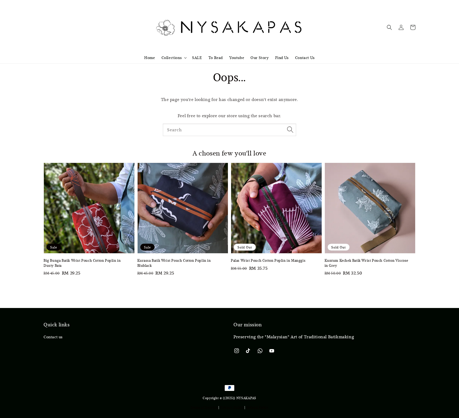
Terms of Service (203, 407)
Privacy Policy (231, 407)
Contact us (53, 337)
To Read (216, 57)
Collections (172, 57)
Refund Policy (257, 407)
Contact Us (305, 57)
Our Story (259, 57)
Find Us (282, 57)
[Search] (290, 130)
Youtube (236, 57)
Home (149, 57)
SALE (197, 57)
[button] (389, 27)
